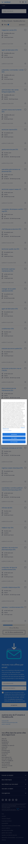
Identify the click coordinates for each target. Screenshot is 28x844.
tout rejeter (14, 438)
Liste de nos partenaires (7, 430)
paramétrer (14, 434)
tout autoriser (14, 441)
